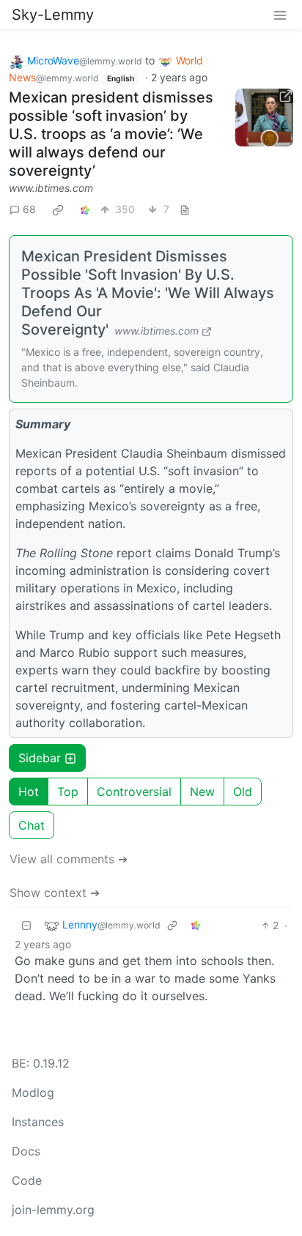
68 (29, 209)
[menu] (280, 15)
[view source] (184, 209)
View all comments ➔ (69, 859)
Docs (26, 1151)
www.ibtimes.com (51, 188)
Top (67, 791)
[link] (58, 209)
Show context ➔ (55, 892)
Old (242, 791)
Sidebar (39, 758)
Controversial (134, 791)
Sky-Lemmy (53, 14)
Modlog (33, 1092)
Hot (28, 791)
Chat (31, 825)
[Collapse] (26, 925)
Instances (38, 1121)
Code (27, 1180)
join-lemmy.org (53, 1209)
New (202, 791)
